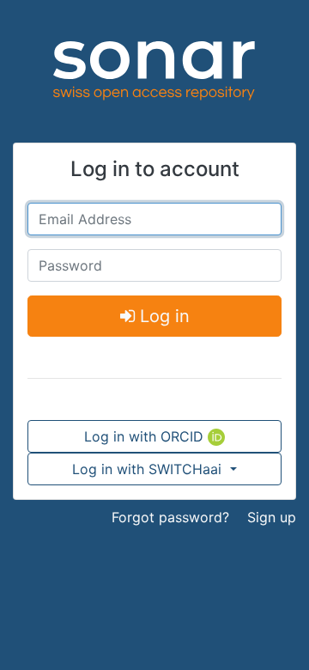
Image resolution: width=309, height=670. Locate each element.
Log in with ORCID (146, 436)
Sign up (271, 517)
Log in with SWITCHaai (149, 469)
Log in (162, 316)
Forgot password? (170, 517)
